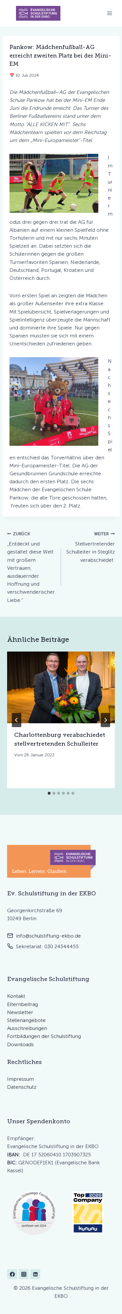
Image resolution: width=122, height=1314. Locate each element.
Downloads (20, 1044)
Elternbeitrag (22, 1004)
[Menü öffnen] (109, 13)
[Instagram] (24, 1274)
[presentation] (61, 687)
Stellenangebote (26, 1020)
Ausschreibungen (27, 1028)
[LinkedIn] (35, 1274)
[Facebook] (12, 1274)
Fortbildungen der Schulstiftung (44, 1036)
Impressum (20, 1079)
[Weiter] (105, 720)
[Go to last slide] (16, 720)
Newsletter (20, 1012)
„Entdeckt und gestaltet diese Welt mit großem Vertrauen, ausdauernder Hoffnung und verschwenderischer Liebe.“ (31, 567)
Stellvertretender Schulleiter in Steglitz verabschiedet (90, 547)
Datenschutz (21, 1087)
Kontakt (16, 996)
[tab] (49, 793)
